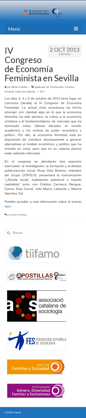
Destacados (57, 87)
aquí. (8, 206)
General (9, 91)
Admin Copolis (19, 87)
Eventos (69, 87)
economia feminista (16, 214)
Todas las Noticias (25, 91)
